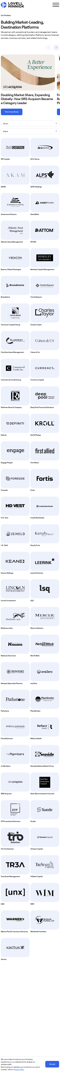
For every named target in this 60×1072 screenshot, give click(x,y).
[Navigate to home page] (12, 5)
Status (5, 131)
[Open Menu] (56, 5)
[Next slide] (56, 47)
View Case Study (11, 111)
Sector (5, 123)
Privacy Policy (19, 1069)
